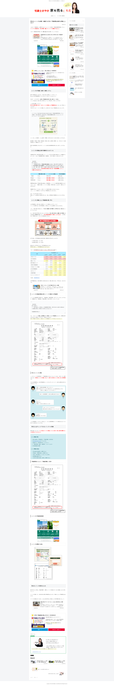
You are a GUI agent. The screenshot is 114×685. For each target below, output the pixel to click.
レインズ (32, 655)
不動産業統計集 (36, 277)
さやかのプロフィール (37, 651)
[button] (83, 20)
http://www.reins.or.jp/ (37, 441)
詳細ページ (40, 85)
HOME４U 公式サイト (56, 85)
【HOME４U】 (49, 81)
